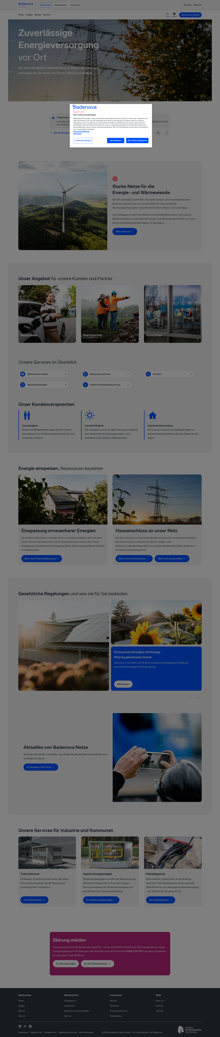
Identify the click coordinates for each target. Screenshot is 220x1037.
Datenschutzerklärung (81, 131)
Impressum (77, 134)
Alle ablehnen (115, 140)
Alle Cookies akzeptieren (137, 140)
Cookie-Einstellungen (83, 140)
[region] (111, 126)
